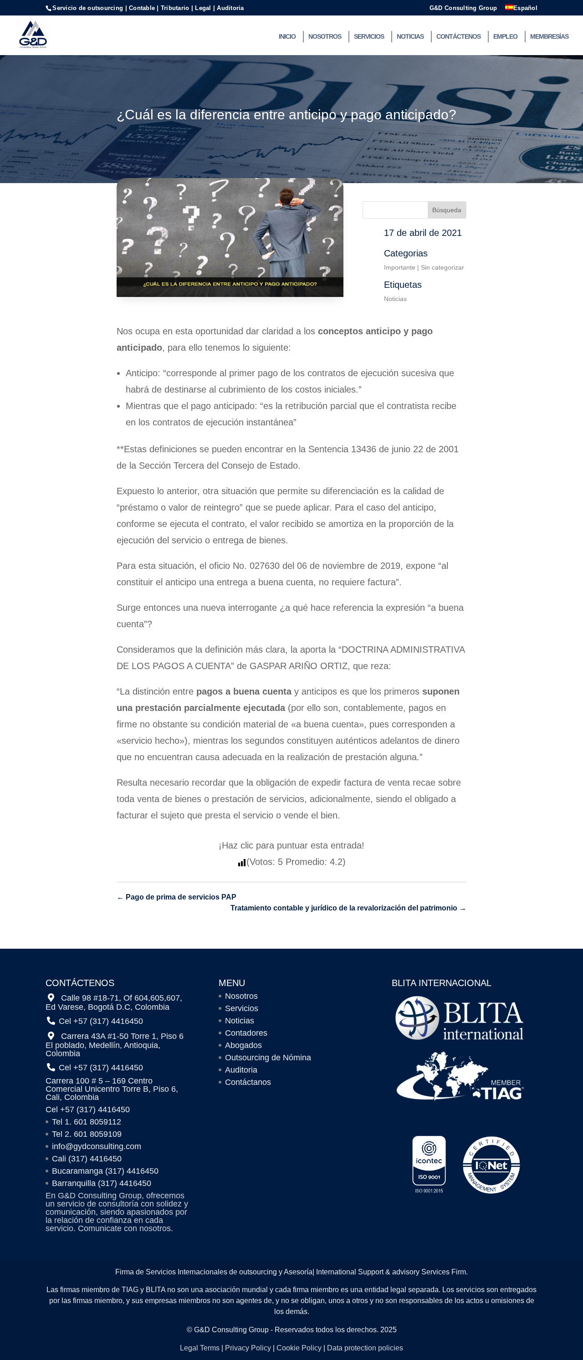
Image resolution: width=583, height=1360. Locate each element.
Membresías (549, 36)
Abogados (243, 1045)
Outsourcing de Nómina (268, 1057)
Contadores (246, 1033)
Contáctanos (248, 1082)
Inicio (287, 36)
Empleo (505, 36)
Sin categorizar (442, 267)
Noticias (410, 36)
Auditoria (241, 1069)
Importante (399, 267)
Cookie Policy (299, 1348)
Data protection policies (365, 1348)
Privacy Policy (248, 1348)
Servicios (369, 36)
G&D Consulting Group (463, 8)
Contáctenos (458, 36)
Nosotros (324, 36)
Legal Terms (200, 1348)
